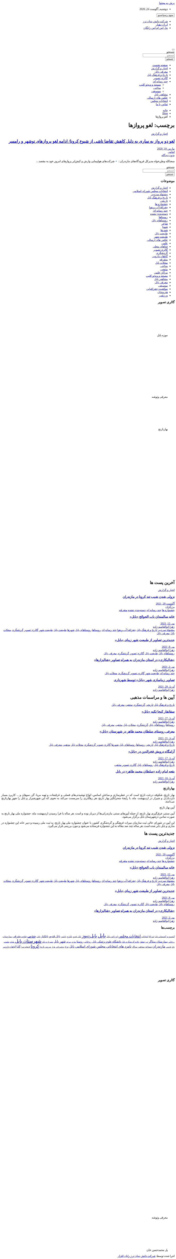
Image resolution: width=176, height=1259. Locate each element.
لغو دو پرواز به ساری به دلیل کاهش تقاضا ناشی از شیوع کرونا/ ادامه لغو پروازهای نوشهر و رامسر (92, 141)
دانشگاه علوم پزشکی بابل (106, 941)
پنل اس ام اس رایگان (156, 27)
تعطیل (142, 942)
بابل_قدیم (77, 936)
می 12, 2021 (168, 623)
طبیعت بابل (161, 233)
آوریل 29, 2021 (166, 686)
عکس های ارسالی (157, 97)
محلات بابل (161, 262)
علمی (164, 243)
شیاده (12, 942)
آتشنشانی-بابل (160, 937)
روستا (80, 941)
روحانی (87, 941)
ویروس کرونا (45, 947)
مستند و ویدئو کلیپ (150, 84)
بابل (102, 935)
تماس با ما (162, 104)
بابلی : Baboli (163, 35)
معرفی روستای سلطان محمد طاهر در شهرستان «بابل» (137, 731)
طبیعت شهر (161, 236)
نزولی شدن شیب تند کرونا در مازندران (149, 597)
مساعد (148, 946)
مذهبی (164, 269)
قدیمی (168, 947)
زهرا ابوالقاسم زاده (164, 626)
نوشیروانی (60, 947)
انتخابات (144, 936)
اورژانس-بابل (112, 936)
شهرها (164, 230)
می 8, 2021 (168, 646)
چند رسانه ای (160, 81)
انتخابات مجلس (159, 101)
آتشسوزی (171, 937)
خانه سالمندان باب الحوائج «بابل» (152, 616)
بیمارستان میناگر (158, 941)
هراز (53, 947)
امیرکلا (151, 937)
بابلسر (63, 937)
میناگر (134, 947)
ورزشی (163, 295)
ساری (74, 942)
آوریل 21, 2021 (166, 738)
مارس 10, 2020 (166, 148)
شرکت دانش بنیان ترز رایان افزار (136, 1256)
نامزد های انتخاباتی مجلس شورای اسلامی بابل (100, 946)
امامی (171, 151)
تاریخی (164, 200)
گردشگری (162, 253)
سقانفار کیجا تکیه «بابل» (158, 711)
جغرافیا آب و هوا (158, 207)
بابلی (38, 937)
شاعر (164, 223)
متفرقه (164, 259)
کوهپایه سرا (25, 947)
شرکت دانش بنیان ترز (155, 21)
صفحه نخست (160, 65)
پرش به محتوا (167, 3)
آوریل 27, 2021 (166, 718)
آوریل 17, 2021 (166, 758)
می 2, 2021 (168, 666)
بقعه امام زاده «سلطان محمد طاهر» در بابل (145, 771)
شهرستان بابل (28, 941)
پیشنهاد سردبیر (159, 194)
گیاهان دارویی (160, 256)
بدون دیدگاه (168, 155)
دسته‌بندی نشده (159, 213)
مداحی (157, 87)
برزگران (170, 606)
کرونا (35, 946)
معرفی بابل (161, 71)
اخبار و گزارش (159, 68)
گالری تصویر (160, 78)
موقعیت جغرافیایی (157, 288)
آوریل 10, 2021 (166, 778)
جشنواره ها (161, 204)
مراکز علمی (161, 272)
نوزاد (67, 947)
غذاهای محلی (160, 246)
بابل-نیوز (89, 935)
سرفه (68, 942)
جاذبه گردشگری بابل (130, 942)
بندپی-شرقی (20, 936)
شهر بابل (60, 941)
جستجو (171, 51)
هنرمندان (162, 292)
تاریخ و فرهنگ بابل (157, 74)
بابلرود (69, 936)
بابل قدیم (54, 936)
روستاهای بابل (160, 220)
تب (146, 942)
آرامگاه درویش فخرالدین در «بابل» (151, 751)
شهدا (165, 226)
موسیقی (156, 91)
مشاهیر (141, 947)
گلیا (18, 946)
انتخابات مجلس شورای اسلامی (150, 191)
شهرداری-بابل (47, 942)
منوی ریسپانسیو (165, 15)
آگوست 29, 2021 (165, 603)
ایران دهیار (162, 24)
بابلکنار (44, 936)
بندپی (32, 936)
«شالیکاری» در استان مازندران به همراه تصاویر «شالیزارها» (134, 660)
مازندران (158, 946)
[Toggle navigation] (173, 49)
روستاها (163, 217)
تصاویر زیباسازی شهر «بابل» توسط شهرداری (144, 680)
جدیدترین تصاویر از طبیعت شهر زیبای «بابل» (145, 640)
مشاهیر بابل (161, 94)
